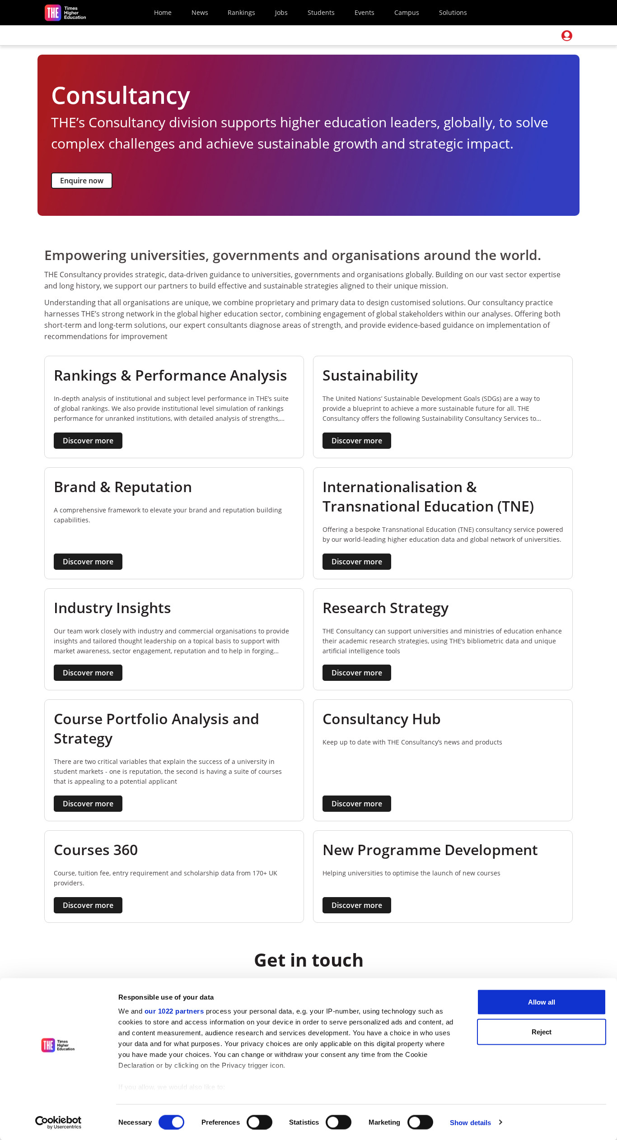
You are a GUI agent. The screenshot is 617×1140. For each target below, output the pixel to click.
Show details (470, 1122)
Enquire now (81, 181)
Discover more (88, 441)
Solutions (453, 12)
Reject (542, 1031)
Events (364, 12)
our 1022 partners (174, 1011)
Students (321, 12)
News (200, 12)
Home (163, 12)
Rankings (241, 12)
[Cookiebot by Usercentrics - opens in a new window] (58, 1122)
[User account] (567, 36)
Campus (406, 12)
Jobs (281, 12)
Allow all (541, 1002)
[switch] (259, 1122)
